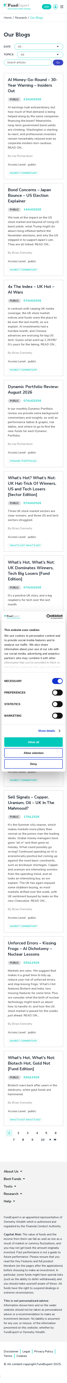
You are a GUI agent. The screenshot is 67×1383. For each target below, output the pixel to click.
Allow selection (34, 752)
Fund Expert (17, 7)
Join (46, 7)
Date (7, 46)
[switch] (57, 692)
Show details (46, 730)
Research (21, 18)
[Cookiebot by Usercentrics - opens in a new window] (47, 616)
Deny (33, 763)
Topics (8, 54)
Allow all (33, 742)
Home (8, 18)
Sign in (55, 6)
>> (55, 1139)
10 (42, 1140)
